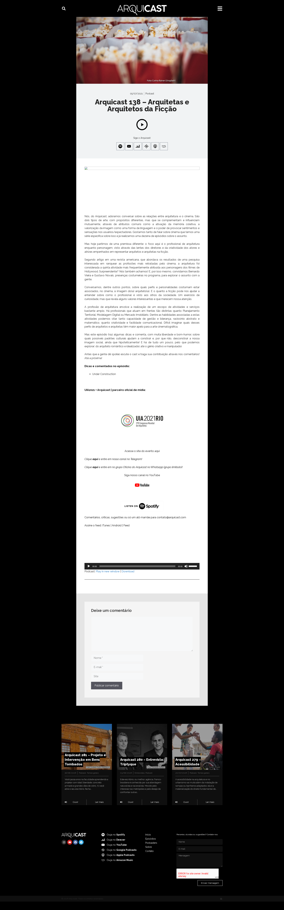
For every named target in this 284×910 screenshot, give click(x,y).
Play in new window (108, 571)
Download (128, 571)
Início (148, 834)
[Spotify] (120, 146)
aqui (157, 451)
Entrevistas (139, 773)
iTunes (106, 525)
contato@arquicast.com (171, 517)
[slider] (193, 566)
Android (116, 525)
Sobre (148, 847)
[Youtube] (129, 146)
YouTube (154, 475)
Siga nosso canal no (136, 475)
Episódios (150, 838)
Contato (149, 851)
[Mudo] (186, 566)
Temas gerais (93, 773)
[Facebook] (75, 842)
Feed (126, 525)
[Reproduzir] (88, 566)
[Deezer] (138, 146)
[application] (142, 566)
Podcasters (151, 843)
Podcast (149, 93)
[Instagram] (63, 842)
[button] (63, 8)
